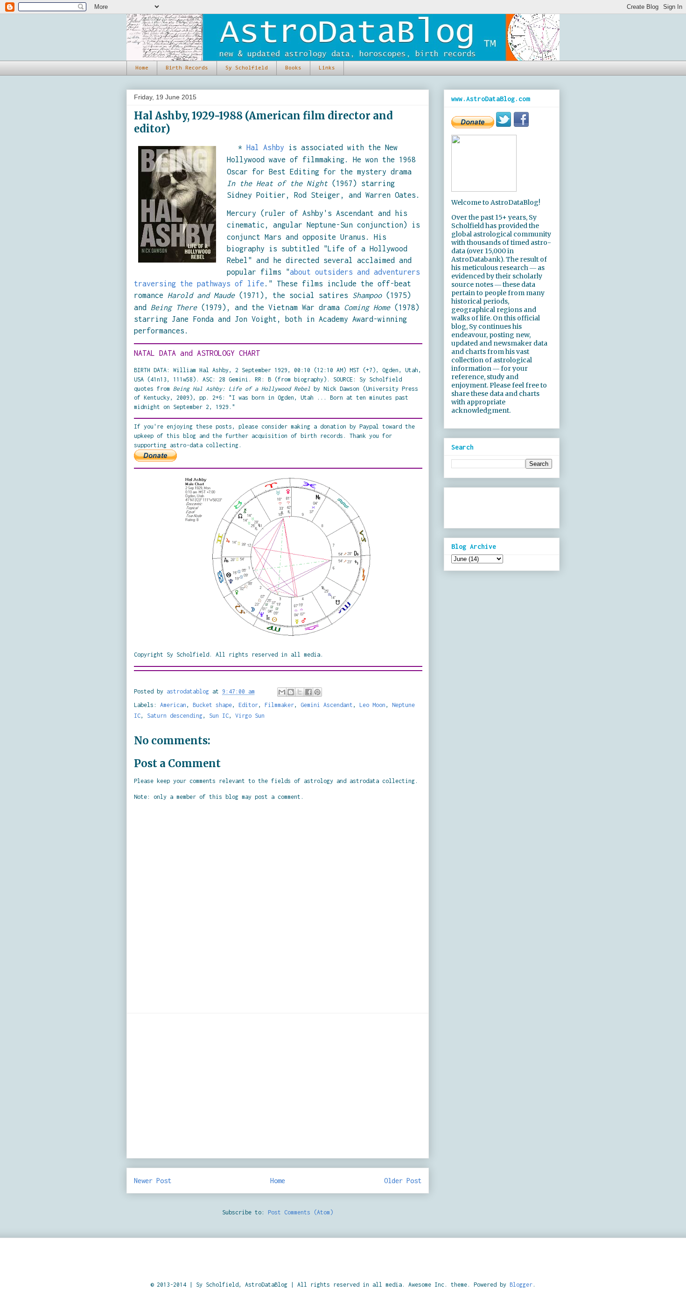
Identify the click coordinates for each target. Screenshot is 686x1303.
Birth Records (187, 68)
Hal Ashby (265, 147)
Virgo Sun (250, 715)
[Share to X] (299, 692)
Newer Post (152, 1181)
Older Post (402, 1181)
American (173, 704)
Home (141, 68)
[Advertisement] (277, 1085)
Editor (248, 704)
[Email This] (282, 692)
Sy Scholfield (246, 68)
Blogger (521, 1284)
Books (293, 68)
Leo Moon (372, 704)
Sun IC (219, 715)
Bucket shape (212, 704)
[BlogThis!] (290, 692)
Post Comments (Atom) (300, 1212)
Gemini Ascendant (327, 704)
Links (327, 68)
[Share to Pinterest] (317, 692)
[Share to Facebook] (308, 692)
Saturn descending (175, 715)
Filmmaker (279, 704)
